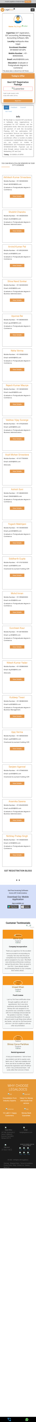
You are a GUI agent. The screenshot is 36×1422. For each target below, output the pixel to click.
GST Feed (8, 111)
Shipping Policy (14, 1163)
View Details (17, 196)
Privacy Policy (8, 1165)
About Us (6, 1167)
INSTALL (28, 1)
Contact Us (20, 1165)
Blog (14, 1165)
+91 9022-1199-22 (6, 1150)
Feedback (14, 107)
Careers (27, 1165)
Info (6, 107)
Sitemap (6, 1163)
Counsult (23, 107)
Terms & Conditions (26, 1163)
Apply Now (18, 100)
